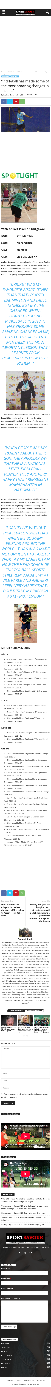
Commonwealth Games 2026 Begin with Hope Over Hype (23, 1213)
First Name (6, 1269)
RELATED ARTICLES (16, 1011)
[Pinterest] (16, 101)
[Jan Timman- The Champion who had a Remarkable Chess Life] (25, 1020)
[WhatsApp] (22, 101)
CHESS (4, 1025)
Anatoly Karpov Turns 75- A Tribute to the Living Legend (8, 1029)
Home (3, 72)
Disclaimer (10, 1380)
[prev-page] (24, 1036)
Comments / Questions (11, 1298)
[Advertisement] (25, 4)
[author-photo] (25, 932)
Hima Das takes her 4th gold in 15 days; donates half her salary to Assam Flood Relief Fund (12, 910)
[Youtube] (31, 1253)
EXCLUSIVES (6, 1355)
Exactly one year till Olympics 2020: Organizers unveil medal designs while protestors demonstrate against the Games (39, 912)
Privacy (18, 1380)
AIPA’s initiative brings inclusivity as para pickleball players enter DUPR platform (41, 1029)
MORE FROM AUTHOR (34, 1011)
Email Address (7, 1289)
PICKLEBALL (11, 72)
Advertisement (29, 1380)
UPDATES (5, 1344)
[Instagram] (26, 1253)
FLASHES (38, 1025)
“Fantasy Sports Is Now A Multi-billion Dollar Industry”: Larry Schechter (24, 1218)
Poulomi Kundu (8, 95)
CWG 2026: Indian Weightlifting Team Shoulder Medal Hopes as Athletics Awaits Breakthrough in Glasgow (25, 1200)
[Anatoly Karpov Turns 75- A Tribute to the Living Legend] (9, 1020)
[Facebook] (4, 101)
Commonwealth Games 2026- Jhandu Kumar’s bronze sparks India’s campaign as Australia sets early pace (24, 1207)
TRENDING (5, 1348)
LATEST (4, 1352)
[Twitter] (10, 101)
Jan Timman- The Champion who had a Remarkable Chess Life (25, 1029)
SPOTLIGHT (5, 76)
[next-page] (27, 1036)
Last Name (6, 1279)
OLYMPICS (5, 1363)
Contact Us (40, 1380)
